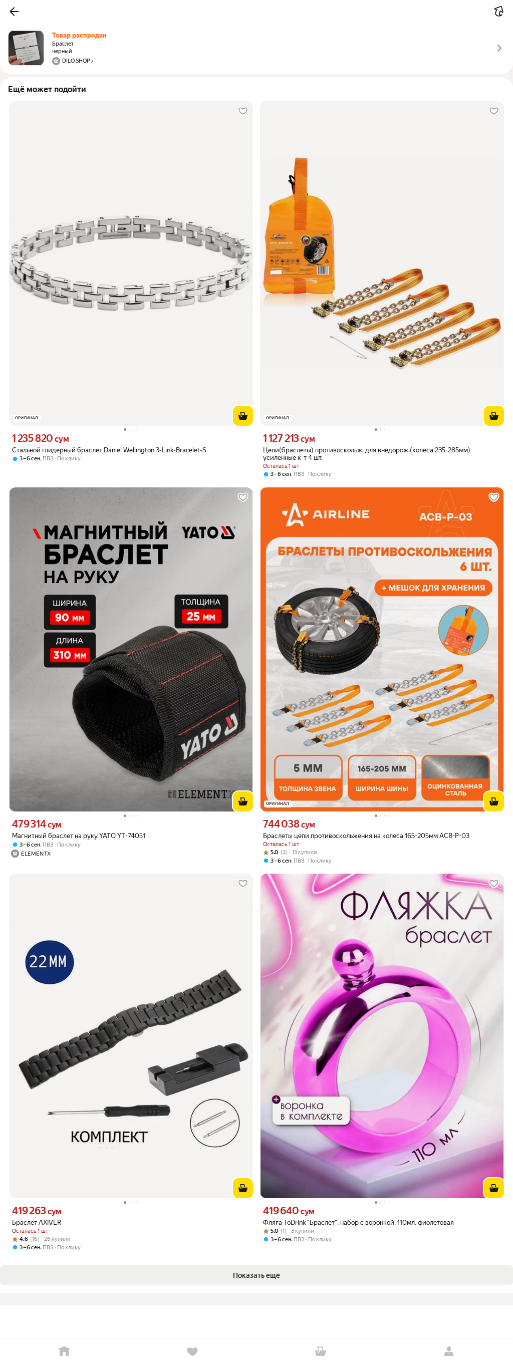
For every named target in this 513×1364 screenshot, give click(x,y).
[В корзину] (243, 416)
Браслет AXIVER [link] (36, 1222)
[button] (14, 12)
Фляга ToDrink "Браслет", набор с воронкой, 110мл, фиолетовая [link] (358, 1222)
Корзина (320, 1351)
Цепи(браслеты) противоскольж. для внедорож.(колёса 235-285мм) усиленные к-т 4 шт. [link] (366, 453)
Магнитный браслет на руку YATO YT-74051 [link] (78, 836)
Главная (64, 1351)
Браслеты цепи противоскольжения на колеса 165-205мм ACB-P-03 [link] (366, 836)
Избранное (192, 1351)
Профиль (449, 1351)
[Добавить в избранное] (243, 111)
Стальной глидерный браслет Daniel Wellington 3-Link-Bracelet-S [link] (109, 450)
